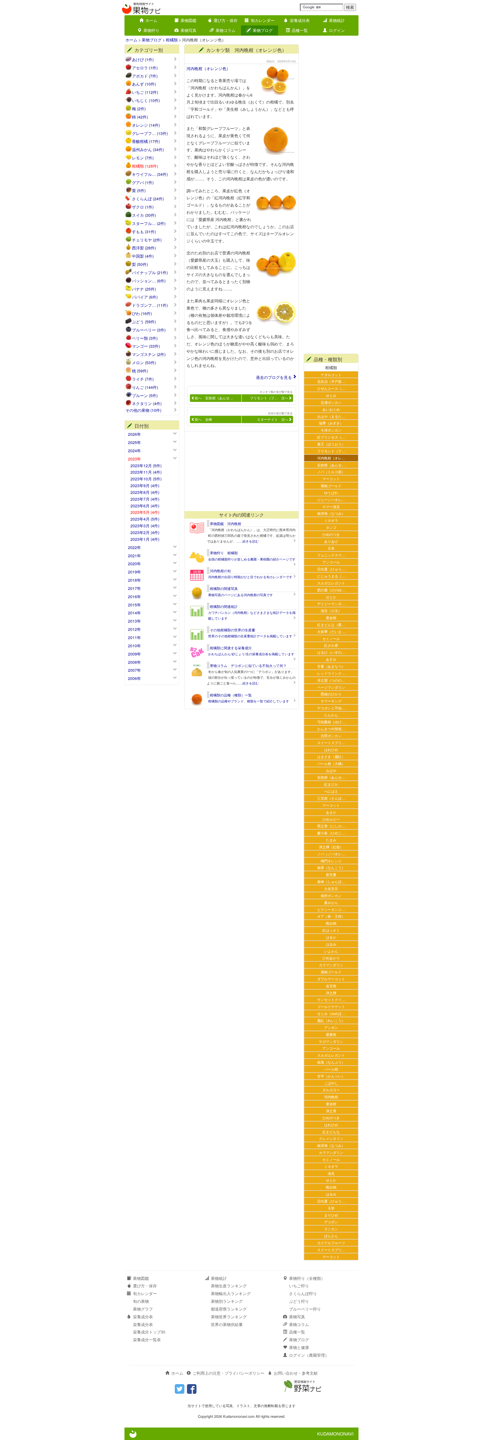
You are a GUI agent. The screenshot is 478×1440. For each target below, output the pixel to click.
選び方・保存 (226, 20)
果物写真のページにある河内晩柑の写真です (240, 594)
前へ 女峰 (203, 419)
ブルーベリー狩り (305, 1309)
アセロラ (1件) (145, 68)
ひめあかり (331, 957)
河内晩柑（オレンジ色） (208, 68)
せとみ (331, 395)
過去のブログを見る (274, 377)
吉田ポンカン (331, 735)
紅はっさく (331, 930)
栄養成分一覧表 (147, 1339)
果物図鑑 (188, 20)
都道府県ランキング (229, 1309)
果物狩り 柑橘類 (224, 552)
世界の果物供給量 (227, 1324)
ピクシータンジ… (331, 909)
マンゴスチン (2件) (149, 354)
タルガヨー (331, 1089)
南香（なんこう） (331, 867)
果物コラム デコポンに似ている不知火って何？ (248, 665)
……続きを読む (247, 541)
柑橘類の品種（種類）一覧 (231, 694)
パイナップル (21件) (150, 272)
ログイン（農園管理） (309, 1355)
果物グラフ (143, 1309)
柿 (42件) (140, 117)
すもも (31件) (144, 231)
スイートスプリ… (331, 742)
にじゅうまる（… (331, 575)
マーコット (331, 478)
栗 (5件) (139, 190)
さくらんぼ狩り (303, 1293)
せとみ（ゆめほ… (331, 1013)
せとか (331, 596)
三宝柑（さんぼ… (331, 798)
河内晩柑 (331, 1096)
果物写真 (188, 30)
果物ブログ (263, 30)
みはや (331, 770)
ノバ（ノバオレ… (331, 853)
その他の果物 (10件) (143, 410)
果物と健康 (299, 1347)
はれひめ (331, 749)
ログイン (337, 30)
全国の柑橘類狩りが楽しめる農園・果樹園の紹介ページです (252, 559)
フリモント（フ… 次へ (269, 397)
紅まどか (331, 784)
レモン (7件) (143, 158)
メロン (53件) (144, 362)
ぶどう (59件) (144, 322)
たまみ (331, 839)
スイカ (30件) (144, 215)
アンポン (331, 1027)
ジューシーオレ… (331, 499)
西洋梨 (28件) (144, 248)
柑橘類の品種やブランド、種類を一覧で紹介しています (248, 701)
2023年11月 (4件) (146, 472)
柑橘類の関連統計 (224, 606)
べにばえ (331, 791)
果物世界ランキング (229, 1317)
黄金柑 (331, 617)
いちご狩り (299, 1286)
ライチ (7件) (143, 379)
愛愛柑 (331, 1034)
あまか (331, 812)
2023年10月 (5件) (146, 479)
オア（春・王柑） (331, 916)
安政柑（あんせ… (331, 464)
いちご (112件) (145, 92)
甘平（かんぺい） (331, 1076)
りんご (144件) (145, 387)
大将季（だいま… (331, 631)
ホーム (151, 20)
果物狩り (151, 30)
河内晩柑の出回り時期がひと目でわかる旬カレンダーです (250, 576)
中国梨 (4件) (143, 256)
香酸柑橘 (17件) (146, 141)
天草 (331, 548)
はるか (331, 937)
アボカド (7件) (145, 76)
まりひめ (331, 1215)
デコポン (331, 1221)
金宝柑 (331, 985)
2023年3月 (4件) (144, 526)
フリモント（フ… (331, 450)
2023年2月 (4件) (144, 532)
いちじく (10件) (146, 100)
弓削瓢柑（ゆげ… (331, 721)
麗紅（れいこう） (331, 1020)
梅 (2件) (139, 108)
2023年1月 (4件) (144, 539)
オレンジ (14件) (146, 125)
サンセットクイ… (331, 999)
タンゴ (331, 527)
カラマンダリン (331, 964)
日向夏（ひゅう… (331, 568)
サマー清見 (331, 506)
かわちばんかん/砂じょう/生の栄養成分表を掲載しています (251, 654)
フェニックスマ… (331, 554)
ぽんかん (331, 1235)
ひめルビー (331, 819)
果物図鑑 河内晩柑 (225, 523)
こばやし (331, 1083)
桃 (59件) (140, 371)
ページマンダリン (331, 687)
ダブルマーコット (331, 978)
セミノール (331, 638)
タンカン (331, 1228)
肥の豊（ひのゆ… (331, 589)
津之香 (331, 1110)
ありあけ (331, 541)
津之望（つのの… (331, 680)
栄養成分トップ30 (149, 1332)
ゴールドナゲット (331, 1006)
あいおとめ (331, 409)
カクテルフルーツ (331, 1242)
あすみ (331, 659)
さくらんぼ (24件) (148, 199)
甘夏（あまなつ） (331, 666)
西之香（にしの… (331, 825)
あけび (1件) (143, 59)
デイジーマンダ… (331, 603)
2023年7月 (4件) (144, 499)
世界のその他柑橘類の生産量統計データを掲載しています (250, 636)
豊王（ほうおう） (331, 443)
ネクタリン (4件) (147, 403)
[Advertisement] (239, 471)
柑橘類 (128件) (145, 166)
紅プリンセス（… (331, 437)
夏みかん (331, 902)
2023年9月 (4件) (144, 485)
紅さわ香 (331, 645)
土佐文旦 (331, 888)
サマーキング (331, 700)
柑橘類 (172, 40)
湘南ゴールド (331, 485)
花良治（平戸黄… (331, 381)
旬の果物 (141, 1301)
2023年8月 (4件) (144, 492)
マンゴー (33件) (146, 346)
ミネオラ (331, 520)
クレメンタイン (331, 1138)
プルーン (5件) (145, 395)
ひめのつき (331, 534)
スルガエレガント (331, 582)
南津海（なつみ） (331, 513)
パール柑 (331, 1069)
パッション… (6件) (149, 281)
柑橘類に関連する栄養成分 (231, 647)
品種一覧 (300, 30)
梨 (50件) (140, 264)
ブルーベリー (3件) (149, 330)
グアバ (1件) (143, 182)
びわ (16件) (142, 313)
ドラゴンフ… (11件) (150, 305)
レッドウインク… (331, 673)
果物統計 (337, 20)
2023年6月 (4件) (144, 506)
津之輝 (331, 992)
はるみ (331, 944)
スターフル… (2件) (149, 223)
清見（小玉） (331, 610)
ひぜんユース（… (331, 388)
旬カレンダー (263, 20)
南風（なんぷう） (331, 1062)
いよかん (331, 951)
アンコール (331, 561)
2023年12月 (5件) (146, 465)
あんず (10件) (144, 84)
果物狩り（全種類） (307, 1278)
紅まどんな (331, 1131)
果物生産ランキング (229, 1286)
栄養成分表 (300, 20)
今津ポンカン (331, 430)
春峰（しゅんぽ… (331, 881)
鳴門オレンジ (331, 860)
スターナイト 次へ (272, 419)
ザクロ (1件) (143, 207)
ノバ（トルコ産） (331, 471)
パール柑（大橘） (331, 763)
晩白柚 (331, 923)
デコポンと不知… (331, 707)
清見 (331, 1173)
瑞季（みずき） (331, 423)
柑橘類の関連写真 (224, 588)
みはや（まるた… (331, 416)
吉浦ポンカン (331, 402)
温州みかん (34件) (148, 149)
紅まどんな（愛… (331, 624)
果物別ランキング (227, 1301)
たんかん (331, 714)
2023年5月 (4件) (144, 512)
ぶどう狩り (299, 1301)
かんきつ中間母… (331, 728)
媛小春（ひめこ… (331, 832)
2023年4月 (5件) (144, 519)
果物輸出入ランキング (231, 1293)
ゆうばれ (331, 492)
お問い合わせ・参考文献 (296, 1373)
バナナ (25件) (144, 289)
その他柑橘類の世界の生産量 (232, 629)
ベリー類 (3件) (145, 338)
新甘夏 (331, 874)
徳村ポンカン (331, 895)
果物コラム (226, 30)
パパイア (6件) (145, 297)
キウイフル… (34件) (150, 174)
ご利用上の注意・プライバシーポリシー (228, 1373)
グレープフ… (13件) (150, 133)
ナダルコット (331, 374)
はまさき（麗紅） (331, 756)
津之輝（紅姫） (331, 846)
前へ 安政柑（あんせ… (214, 397)
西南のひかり (331, 693)
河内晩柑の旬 (220, 570)
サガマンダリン (331, 1041)
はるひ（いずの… (331, 652)
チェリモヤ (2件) (147, 240)
